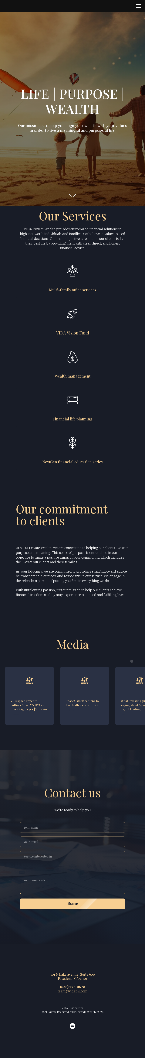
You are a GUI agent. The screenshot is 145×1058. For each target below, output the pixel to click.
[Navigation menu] (138, 6)
